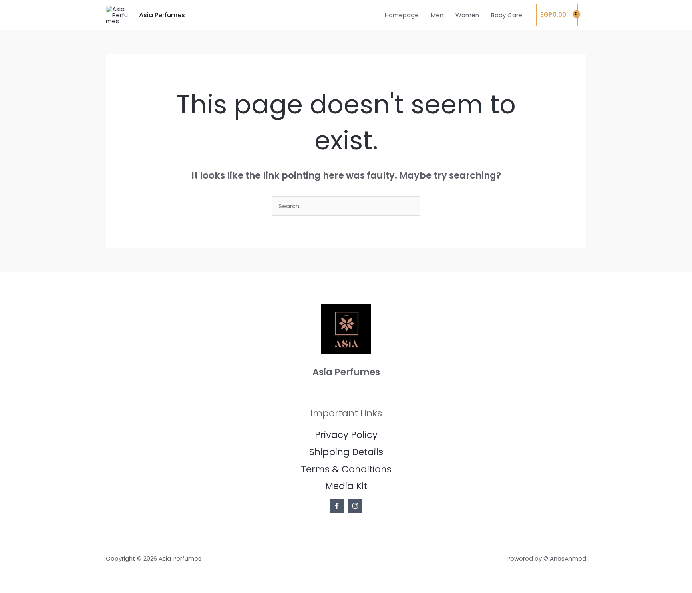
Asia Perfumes (162, 15)
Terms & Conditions (346, 469)
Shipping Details (346, 452)
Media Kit (346, 486)
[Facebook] (337, 506)
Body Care (506, 15)
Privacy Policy (346, 434)
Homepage (402, 15)
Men (437, 15)
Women (467, 15)
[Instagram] (355, 506)
